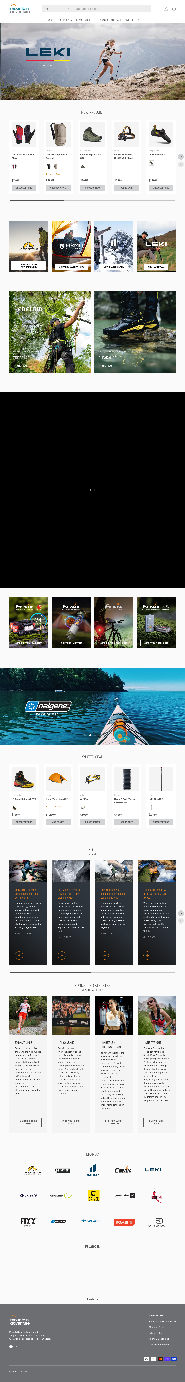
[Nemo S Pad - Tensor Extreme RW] (126, 779)
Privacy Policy (156, 1333)
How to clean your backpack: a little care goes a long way (113, 893)
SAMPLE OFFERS (132, 20)
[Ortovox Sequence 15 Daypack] (58, 134)
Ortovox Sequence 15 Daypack (57, 156)
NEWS (79, 20)
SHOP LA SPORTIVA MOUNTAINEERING (28, 265)
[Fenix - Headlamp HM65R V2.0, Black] (126, 134)
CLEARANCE (116, 20)
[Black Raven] (48, 166)
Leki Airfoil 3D (156, 799)
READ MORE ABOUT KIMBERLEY (114, 1122)
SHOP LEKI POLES (156, 267)
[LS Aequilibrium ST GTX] (24, 779)
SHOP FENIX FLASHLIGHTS (156, 643)
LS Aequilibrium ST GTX (24, 799)
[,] (83, 807)
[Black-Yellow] (14, 807)
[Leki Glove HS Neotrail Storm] (24, 134)
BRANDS (49, 20)
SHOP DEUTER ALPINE (114, 267)
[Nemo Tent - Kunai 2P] (58, 779)
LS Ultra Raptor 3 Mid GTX (90, 156)
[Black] (151, 807)
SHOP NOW (22, 365)
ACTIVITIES (64, 20)
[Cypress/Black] (83, 166)
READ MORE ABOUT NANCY (71, 1122)
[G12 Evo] (92, 779)
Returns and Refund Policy (162, 1321)
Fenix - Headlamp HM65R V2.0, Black (123, 156)
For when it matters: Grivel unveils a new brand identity (69, 893)
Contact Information (159, 1344)
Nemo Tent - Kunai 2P (57, 799)
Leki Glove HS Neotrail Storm (23, 156)
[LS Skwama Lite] (161, 134)
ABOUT (88, 20)
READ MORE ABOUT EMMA (28, 1122)
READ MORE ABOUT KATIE (156, 1122)
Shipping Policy (156, 1327)
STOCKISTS (103, 20)
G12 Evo (84, 799)
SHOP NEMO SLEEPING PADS (71, 267)
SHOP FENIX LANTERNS (71, 643)
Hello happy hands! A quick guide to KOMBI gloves (154, 893)
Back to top (92, 1299)
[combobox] (96, 8)
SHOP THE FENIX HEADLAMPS (28, 643)
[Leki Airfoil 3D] (161, 779)
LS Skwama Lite (157, 154)
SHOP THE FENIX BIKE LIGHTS (113, 643)
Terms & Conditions (159, 1338)
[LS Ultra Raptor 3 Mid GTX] (92, 134)
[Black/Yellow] (151, 163)
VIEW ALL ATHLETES (92, 990)
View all (92, 854)
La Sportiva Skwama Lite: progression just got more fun (26, 893)
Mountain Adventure (22, 1371)
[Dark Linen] (55, 166)
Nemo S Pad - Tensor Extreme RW (125, 801)
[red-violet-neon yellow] (14, 166)
